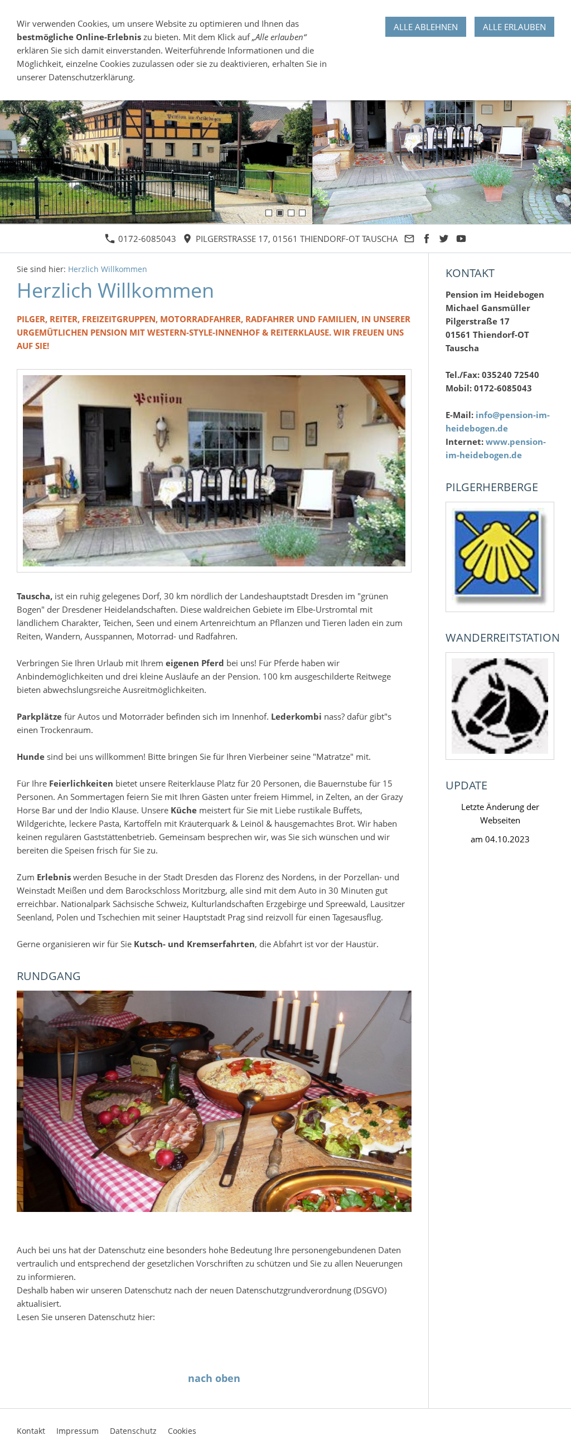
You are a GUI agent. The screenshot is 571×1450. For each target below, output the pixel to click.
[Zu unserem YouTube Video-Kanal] (461, 238)
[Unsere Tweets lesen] (444, 238)
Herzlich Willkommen (107, 269)
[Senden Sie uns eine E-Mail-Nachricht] (409, 238)
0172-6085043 (146, 238)
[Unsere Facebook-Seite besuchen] (427, 238)
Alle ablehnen (426, 26)
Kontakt (31, 1430)
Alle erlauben (514, 26)
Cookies (182, 1430)
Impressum (77, 1430)
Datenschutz (133, 1430)
